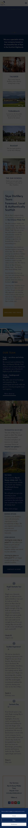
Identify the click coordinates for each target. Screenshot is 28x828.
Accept (14, 816)
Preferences (14, 824)
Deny (14, 820)
